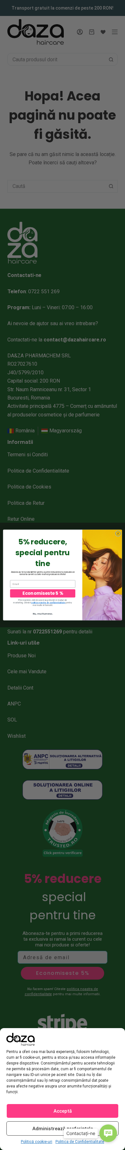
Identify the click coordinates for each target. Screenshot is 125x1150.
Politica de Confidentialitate (79, 1141)
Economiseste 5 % (42, 593)
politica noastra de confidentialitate (48, 602)
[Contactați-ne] (108, 1133)
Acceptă (63, 1111)
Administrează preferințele (62, 1128)
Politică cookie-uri (36, 1141)
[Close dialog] (118, 533)
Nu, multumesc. (43, 614)
